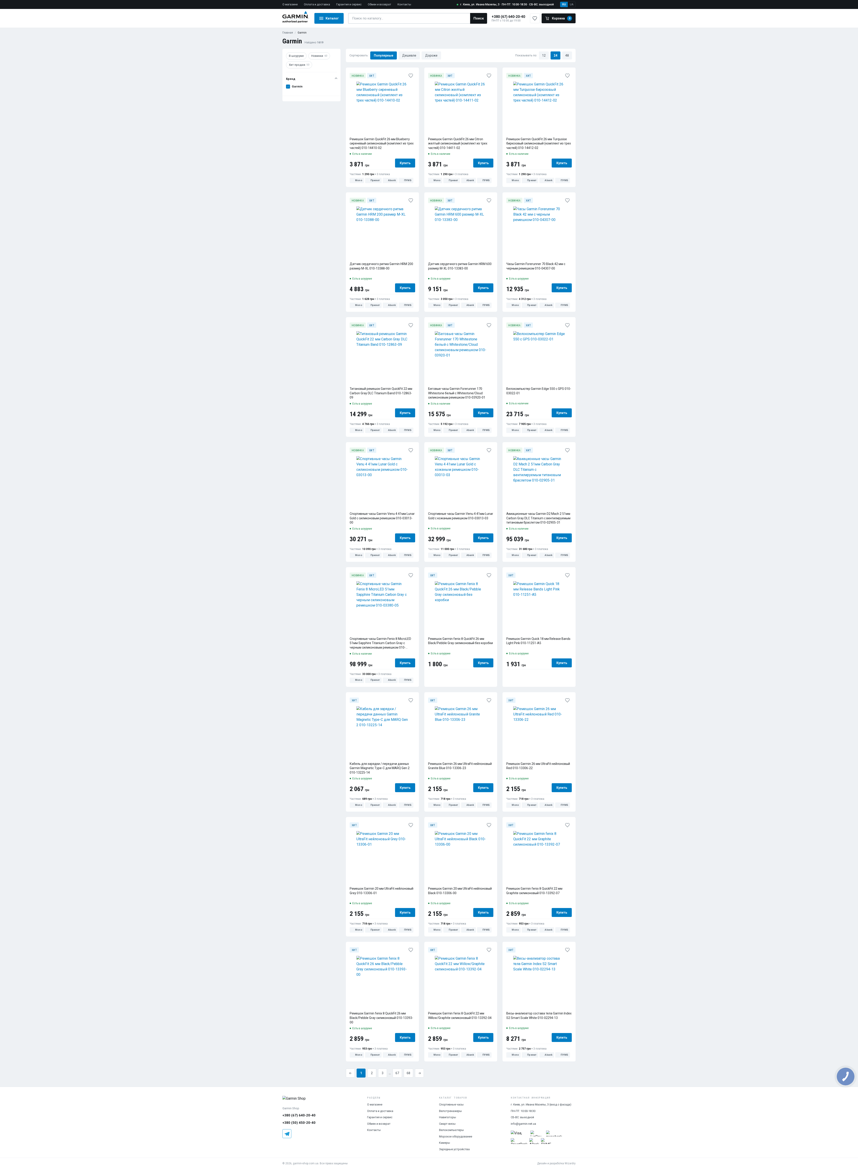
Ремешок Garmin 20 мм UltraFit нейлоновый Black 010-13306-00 (460, 891)
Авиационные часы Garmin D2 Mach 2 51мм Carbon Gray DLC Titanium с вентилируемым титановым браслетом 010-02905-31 (538, 518)
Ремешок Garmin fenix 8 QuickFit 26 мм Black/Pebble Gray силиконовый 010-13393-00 (381, 1018)
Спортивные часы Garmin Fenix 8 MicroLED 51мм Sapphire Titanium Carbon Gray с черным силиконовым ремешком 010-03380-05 (380, 643)
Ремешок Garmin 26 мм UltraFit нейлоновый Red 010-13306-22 (538, 766)
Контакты (404, 4)
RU (564, 4)
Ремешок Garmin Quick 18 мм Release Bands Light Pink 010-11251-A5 (538, 641)
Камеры (444, 1142)
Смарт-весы (447, 1123)
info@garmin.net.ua (523, 1123)
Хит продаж (299, 64)
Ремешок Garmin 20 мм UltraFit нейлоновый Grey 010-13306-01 (381, 891)
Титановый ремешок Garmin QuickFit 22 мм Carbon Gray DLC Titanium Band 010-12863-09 (381, 393)
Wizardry (570, 1163)
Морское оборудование (455, 1136)
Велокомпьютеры (451, 1130)
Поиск (478, 18)
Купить (405, 163)
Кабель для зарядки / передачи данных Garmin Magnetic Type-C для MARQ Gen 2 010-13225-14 (380, 768)
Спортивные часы (451, 1104)
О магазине (290, 4)
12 (544, 55)
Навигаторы (447, 1117)
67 (397, 1073)
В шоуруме (296, 55)
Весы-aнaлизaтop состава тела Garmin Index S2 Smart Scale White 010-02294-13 (539, 1016)
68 (408, 1073)
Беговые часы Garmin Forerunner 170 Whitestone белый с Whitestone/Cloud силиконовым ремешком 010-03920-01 (456, 393)
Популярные (383, 55)
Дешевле (409, 55)
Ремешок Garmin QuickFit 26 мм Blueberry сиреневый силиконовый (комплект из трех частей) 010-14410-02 (382, 143)
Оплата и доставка (317, 4)
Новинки (319, 55)
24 (555, 55)
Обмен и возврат (379, 4)
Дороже (431, 55)
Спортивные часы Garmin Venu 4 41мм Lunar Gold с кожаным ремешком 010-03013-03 (460, 516)
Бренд (290, 79)
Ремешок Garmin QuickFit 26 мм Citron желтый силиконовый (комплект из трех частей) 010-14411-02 (457, 143)
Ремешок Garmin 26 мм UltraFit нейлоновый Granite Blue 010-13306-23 (460, 766)
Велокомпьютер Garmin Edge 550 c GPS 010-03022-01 (538, 391)
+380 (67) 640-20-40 (508, 17)
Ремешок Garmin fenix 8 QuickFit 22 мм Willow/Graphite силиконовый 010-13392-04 (460, 1016)
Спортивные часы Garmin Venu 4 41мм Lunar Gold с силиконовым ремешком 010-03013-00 (382, 518)
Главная (287, 32)
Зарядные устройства (454, 1149)
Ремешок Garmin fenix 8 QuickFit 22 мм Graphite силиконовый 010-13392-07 (534, 891)
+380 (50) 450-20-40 (298, 1123)
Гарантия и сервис (349, 4)
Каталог (332, 18)
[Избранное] (411, 75)
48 (567, 55)
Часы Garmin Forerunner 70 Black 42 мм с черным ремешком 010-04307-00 (535, 266)
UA (571, 4)
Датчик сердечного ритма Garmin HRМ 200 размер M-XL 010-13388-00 (381, 266)
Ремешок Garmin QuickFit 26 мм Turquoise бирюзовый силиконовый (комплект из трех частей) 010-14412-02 (538, 143)
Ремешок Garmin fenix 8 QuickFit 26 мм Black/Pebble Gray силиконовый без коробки (460, 641)
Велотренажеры (450, 1111)
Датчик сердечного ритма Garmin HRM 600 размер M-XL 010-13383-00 (460, 266)
